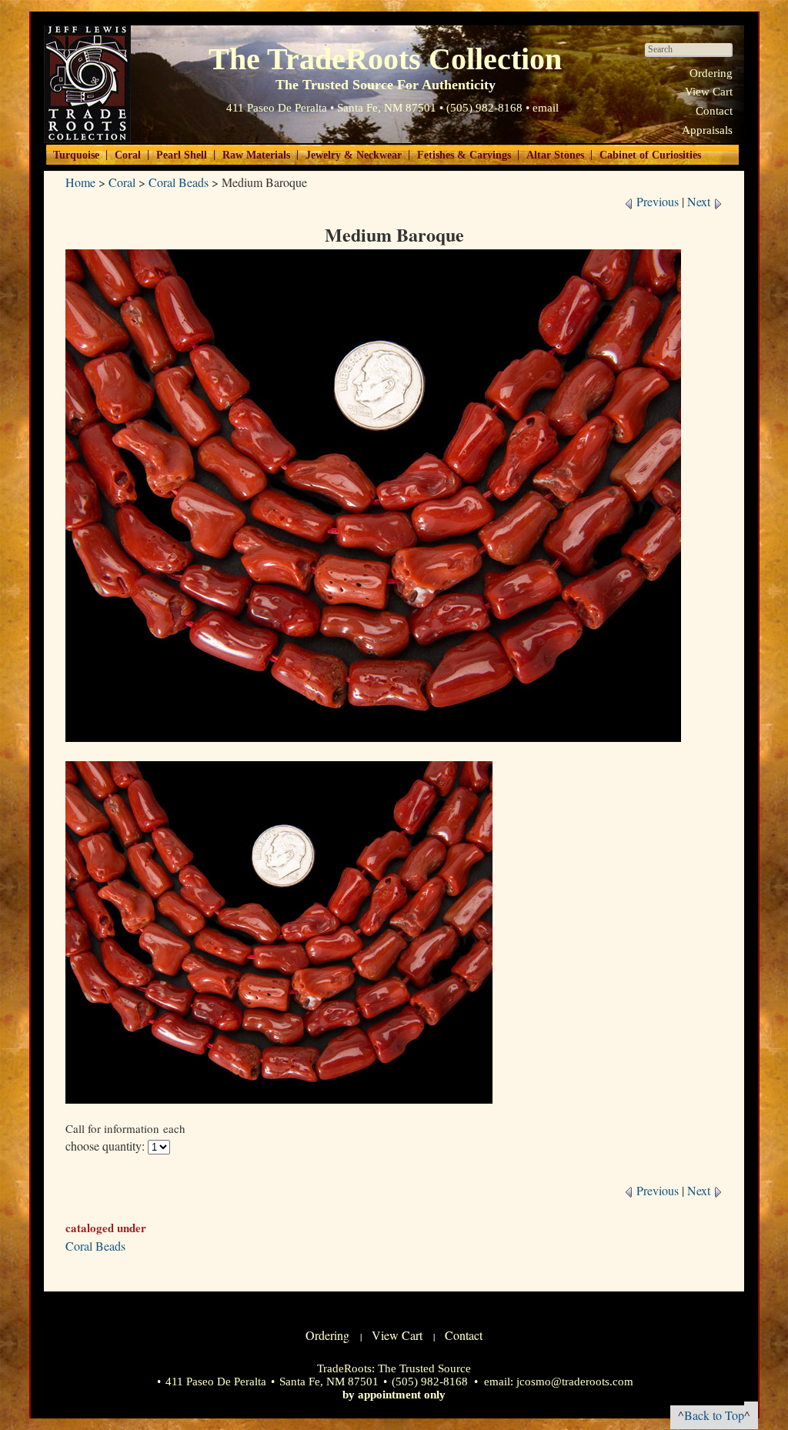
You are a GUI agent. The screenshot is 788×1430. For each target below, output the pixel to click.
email (546, 108)
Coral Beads (179, 182)
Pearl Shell (181, 155)
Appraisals (707, 130)
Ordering (711, 73)
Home (80, 182)
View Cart (709, 91)
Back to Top (714, 1415)
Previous (656, 201)
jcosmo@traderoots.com (574, 1381)
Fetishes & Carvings (464, 155)
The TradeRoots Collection (87, 84)
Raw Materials (256, 155)
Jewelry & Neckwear (354, 155)
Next (700, 201)
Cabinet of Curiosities (650, 155)
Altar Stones (555, 155)
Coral (128, 155)
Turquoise (76, 155)
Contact (714, 111)
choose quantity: (105, 1146)
